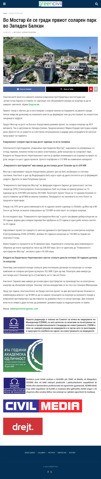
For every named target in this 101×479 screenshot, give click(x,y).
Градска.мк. (34, 104)
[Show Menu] (4, 4)
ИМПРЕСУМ (62, 453)
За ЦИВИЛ (41, 453)
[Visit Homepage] (50, 4)
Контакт (72, 453)
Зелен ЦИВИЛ (30, 453)
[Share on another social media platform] (96, 89)
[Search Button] (96, 4)
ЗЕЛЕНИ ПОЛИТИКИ (16, 13)
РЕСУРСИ (51, 453)
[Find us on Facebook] (48, 472)
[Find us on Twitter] (51, 472)
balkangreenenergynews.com (24, 308)
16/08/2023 (7, 32)
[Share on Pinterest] (91, 89)
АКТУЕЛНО (17, 32)
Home (5, 13)
